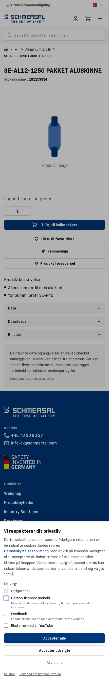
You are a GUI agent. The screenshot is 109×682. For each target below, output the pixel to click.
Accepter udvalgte (54, 650)
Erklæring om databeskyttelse (40, 674)
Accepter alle (54, 638)
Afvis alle (55, 662)
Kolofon (9, 674)
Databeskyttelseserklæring (26, 551)
